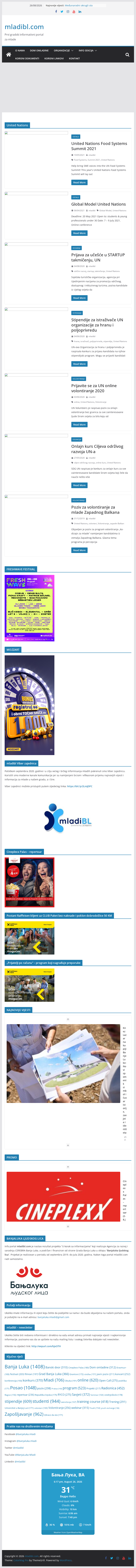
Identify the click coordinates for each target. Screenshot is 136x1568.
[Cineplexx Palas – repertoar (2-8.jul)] (63, 1211)
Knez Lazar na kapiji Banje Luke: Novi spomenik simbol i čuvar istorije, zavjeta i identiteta (125, 1080)
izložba (90, 1374)
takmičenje (100, 271)
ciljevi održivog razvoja (84, 462)
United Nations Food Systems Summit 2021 (99, 146)
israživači (84, 341)
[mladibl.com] (9, 55)
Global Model (105, 210)
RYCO (64, 1394)
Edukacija (77, 439)
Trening (117, 1402)
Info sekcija (86, 50)
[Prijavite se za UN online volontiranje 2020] (36, 390)
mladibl (92, 155)
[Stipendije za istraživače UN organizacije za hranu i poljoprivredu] (36, 324)
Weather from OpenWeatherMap (68, 1532)
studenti (46, 1401)
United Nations (108, 159)
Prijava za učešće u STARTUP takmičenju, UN (98, 257)
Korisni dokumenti (27, 58)
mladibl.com (24, 26)
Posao (23, 1388)
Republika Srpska (46, 1394)
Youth (95, 1408)
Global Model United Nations (98, 204)
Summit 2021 (94, 159)
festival (17, 1374)
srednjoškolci (113, 1394)
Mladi (54, 1380)
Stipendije (77, 313)
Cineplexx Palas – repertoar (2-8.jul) (125, 1202)
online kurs (101, 462)
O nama (20, 50)
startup (90, 271)
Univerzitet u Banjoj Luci (19, 1408)
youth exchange (110, 1408)
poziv (44, 1388)
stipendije (107, 341)
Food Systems (80, 159)
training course (92, 1401)
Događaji (76, 248)
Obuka (71, 1380)
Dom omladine (39, 50)
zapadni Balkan (117, 523)
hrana (76, 341)
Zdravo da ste (53, 1415)
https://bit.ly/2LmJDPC (79, 786)
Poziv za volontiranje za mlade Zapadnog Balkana (95, 509)
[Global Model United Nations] (36, 208)
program (74, 1388)
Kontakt (74, 58)
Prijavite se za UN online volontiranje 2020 (94, 388)
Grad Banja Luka (54, 1374)
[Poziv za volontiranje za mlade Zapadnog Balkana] (36, 511)
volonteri (93, 523)
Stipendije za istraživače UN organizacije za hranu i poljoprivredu (97, 325)
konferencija (13, 1380)
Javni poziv (105, 1374)
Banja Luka (25, 1366)
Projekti (93, 1388)
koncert (122, 1374)
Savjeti (81, 1394)
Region (10, 1394)
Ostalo (76, 136)
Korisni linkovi (54, 58)
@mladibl (18, 1447)
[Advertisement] (68, 87)
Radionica (113, 1388)
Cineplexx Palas (78, 1367)
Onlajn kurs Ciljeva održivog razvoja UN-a (97, 448)
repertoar (25, 1394)
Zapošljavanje (24, 1414)
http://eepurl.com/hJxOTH (46, 1346)
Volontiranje (79, 379)
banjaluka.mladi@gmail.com (53, 1317)
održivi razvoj (80, 271)
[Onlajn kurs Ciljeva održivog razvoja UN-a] (36, 450)
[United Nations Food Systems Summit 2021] (36, 148)
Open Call (108, 1380)
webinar (80, 1408)
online (77, 402)
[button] (71, 50)
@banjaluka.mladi (26, 1434)
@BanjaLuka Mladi (25, 1454)
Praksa (57, 1388)
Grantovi (77, 1374)
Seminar (97, 1394)
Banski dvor (56, 1367)
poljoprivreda (96, 341)
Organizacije (62, 50)
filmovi (31, 1374)
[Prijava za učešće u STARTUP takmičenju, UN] (36, 259)
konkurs (33, 1380)
